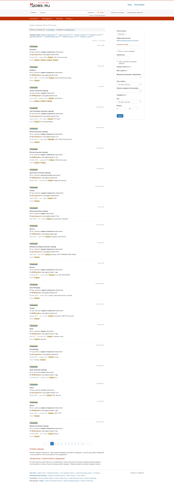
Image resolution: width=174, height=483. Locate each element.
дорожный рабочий (35, 37)
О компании (96, 473)
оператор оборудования (48, 35)
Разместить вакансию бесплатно (53, 480)
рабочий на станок (95, 35)
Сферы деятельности (124, 38)
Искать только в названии (127, 51)
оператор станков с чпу (69, 37)
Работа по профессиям (90, 478)
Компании (59, 19)
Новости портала (70, 475)
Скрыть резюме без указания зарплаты (127, 62)
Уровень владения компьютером (127, 88)
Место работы (121, 70)
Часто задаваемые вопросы (67, 473)
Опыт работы (121, 81)
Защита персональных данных (84, 473)
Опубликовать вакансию (135, 12)
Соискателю (34, 19)
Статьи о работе (81, 475)
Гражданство (121, 95)
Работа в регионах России (76, 478)
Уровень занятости (123, 67)
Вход (130, 4)
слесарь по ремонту (80, 35)
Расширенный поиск (100, 15)
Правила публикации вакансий (71, 480)
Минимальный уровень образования (129, 74)
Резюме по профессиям (87, 480)
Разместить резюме (117, 12)
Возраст (119, 105)
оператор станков (85, 37)
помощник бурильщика (52, 37)
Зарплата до (121, 55)
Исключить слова (122, 44)
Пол (118, 99)
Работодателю (47, 19)
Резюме (33, 12)
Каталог (91, 15)
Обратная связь (42, 473)
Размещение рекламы (53, 473)
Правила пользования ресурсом (56, 475)
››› (90, 444)
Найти (101, 12)
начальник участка (64, 35)
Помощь (69, 19)
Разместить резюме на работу (45, 478)
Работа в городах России (61, 478)
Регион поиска (121, 31)
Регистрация (139, 4)
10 (82, 444)
